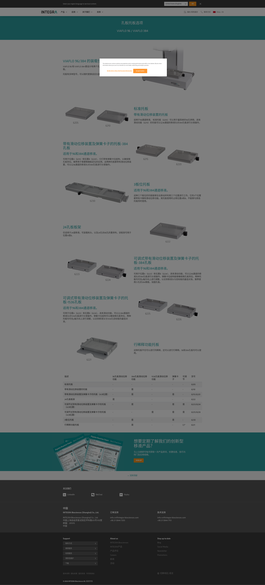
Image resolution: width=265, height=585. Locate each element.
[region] (133, 67)
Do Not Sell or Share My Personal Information (119, 71)
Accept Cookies (140, 71)
